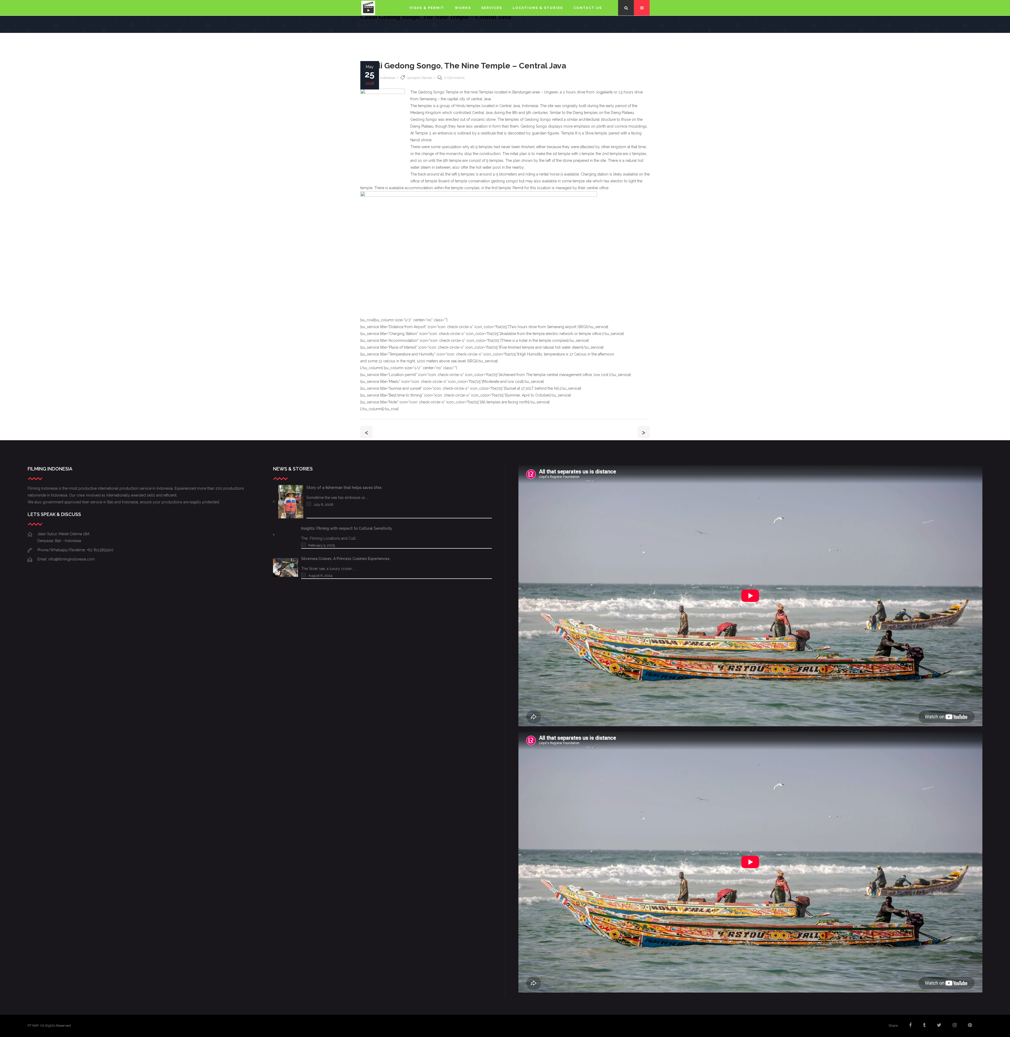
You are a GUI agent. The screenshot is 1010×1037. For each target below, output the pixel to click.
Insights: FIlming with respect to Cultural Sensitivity (346, 528)
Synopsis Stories (419, 78)
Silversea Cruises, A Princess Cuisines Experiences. (345, 559)
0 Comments (454, 78)
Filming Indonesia (381, 78)
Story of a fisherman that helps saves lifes (344, 487)
